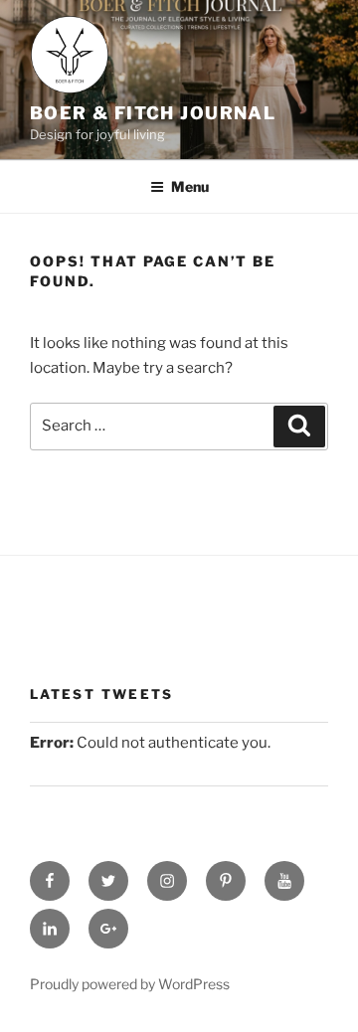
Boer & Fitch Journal (152, 112)
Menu (190, 186)
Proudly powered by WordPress (130, 983)
